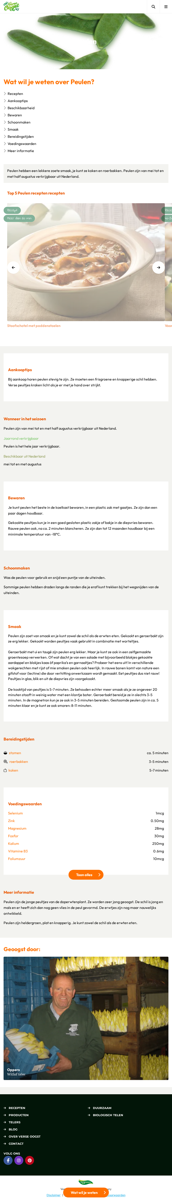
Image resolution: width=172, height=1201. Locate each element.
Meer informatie (21, 151)
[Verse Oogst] (11, 6)
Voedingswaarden (22, 143)
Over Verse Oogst (25, 1136)
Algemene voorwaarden (109, 1195)
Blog (13, 1129)
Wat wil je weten (84, 1192)
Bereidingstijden (21, 136)
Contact (16, 1143)
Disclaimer (53, 1195)
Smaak (13, 129)
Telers (14, 1122)
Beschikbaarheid (21, 108)
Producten (19, 1115)
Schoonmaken (19, 122)
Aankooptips (18, 100)
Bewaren (15, 115)
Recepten (15, 93)
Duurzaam (102, 1108)
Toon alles (89, 874)
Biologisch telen (108, 1115)
